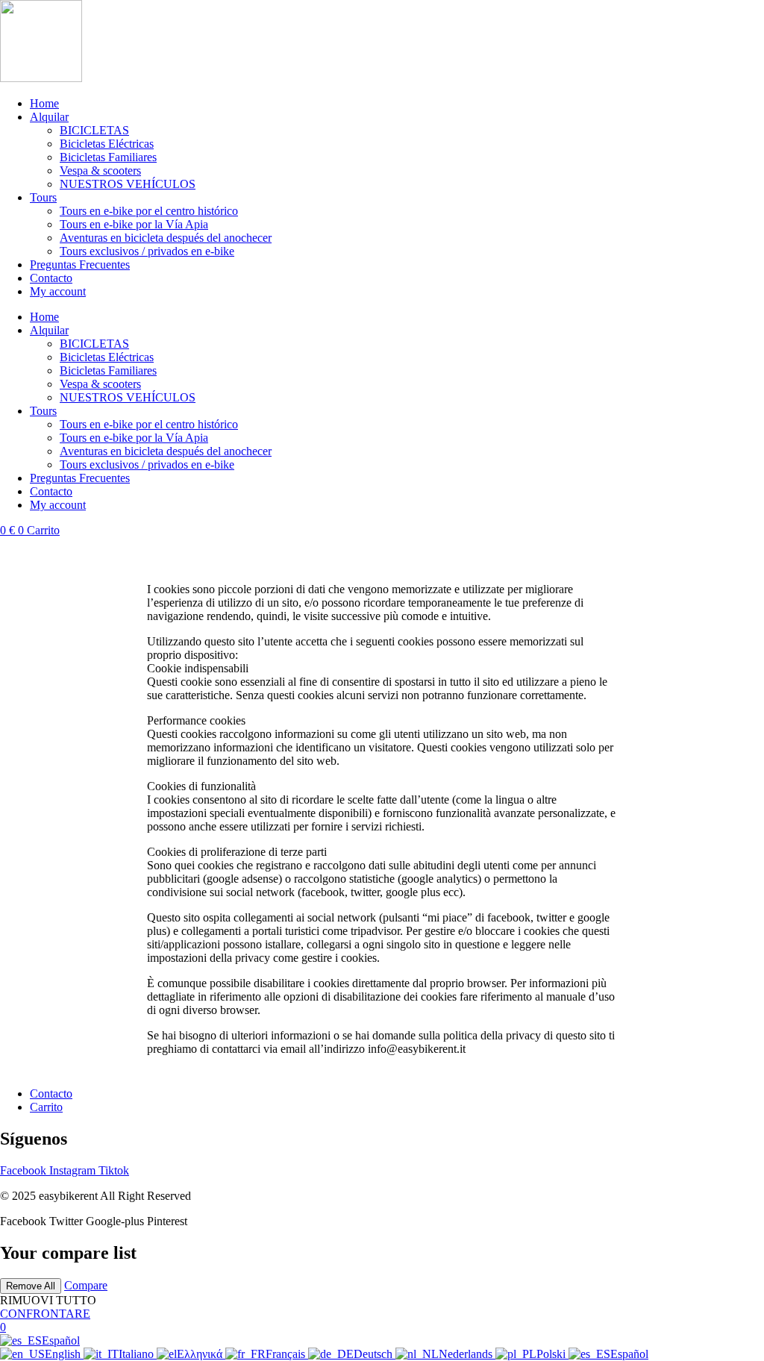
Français (287, 1354)
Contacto (51, 278)
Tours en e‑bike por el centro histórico (149, 210)
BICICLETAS (94, 130)
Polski (552, 1354)
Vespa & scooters (100, 170)
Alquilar (49, 116)
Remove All (30, 1286)
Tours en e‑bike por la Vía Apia (134, 224)
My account (58, 291)
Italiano (138, 1354)
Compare (85, 1285)
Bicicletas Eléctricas (107, 143)
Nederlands (467, 1354)
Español (61, 1340)
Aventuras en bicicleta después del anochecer (166, 237)
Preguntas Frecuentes (80, 264)
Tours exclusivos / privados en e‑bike (147, 251)
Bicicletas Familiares (108, 157)
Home (44, 103)
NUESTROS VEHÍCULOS (127, 184)
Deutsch (374, 1354)
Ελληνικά (201, 1354)
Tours (43, 197)
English (64, 1354)
